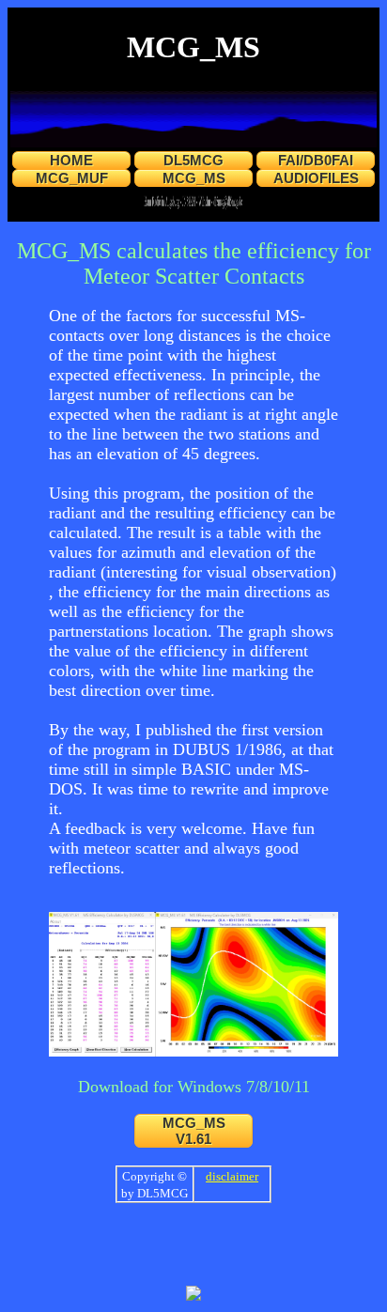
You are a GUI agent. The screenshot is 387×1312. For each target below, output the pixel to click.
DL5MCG (193, 160)
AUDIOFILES (316, 178)
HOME (71, 160)
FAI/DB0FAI (315, 160)
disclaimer (232, 1176)
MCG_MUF (72, 178)
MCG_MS (194, 178)
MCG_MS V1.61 (194, 1131)
